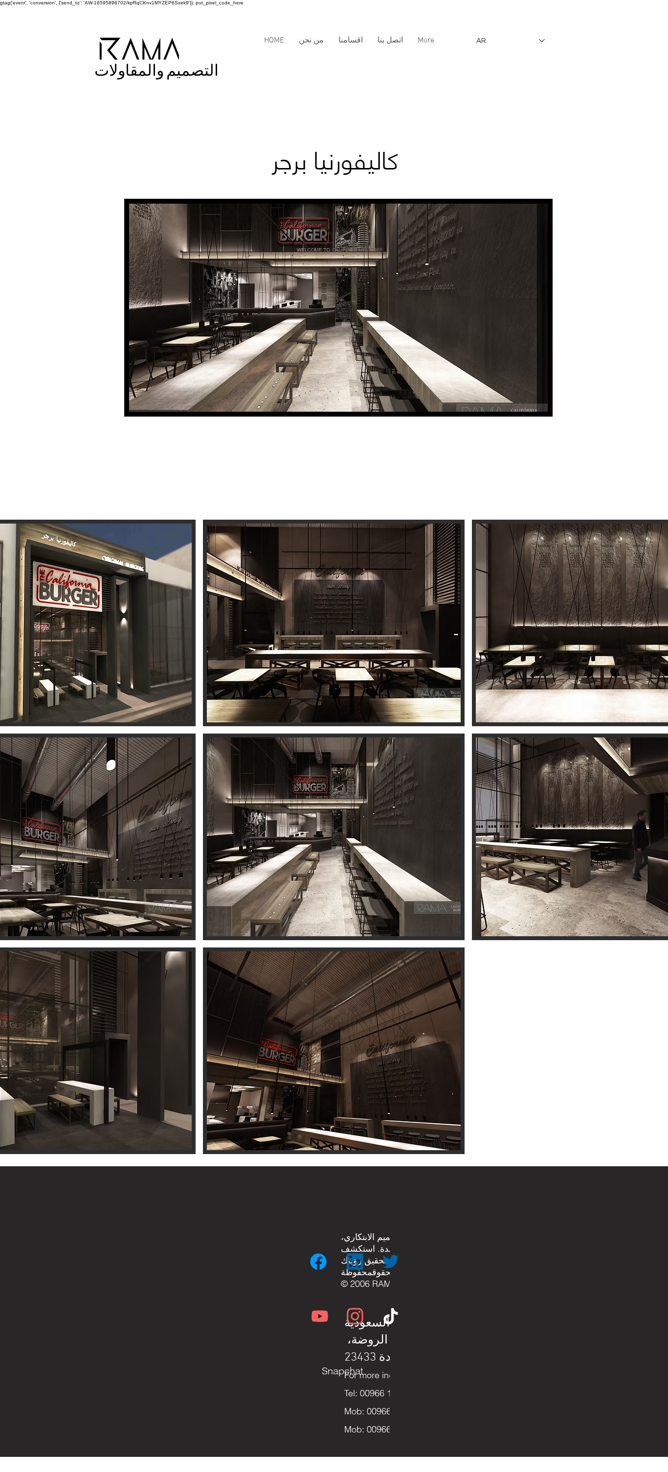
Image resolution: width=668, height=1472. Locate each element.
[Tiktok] (391, 1316)
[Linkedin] (356, 1261)
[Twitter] (391, 1261)
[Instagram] (356, 1316)
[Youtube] (320, 1316)
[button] (334, 623)
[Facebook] (319, 1261)
